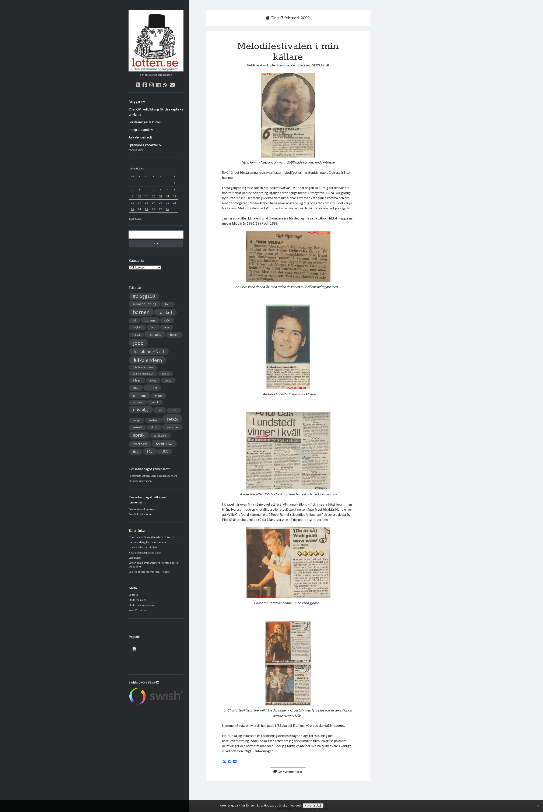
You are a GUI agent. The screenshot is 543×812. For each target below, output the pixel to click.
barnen (141, 312)
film (166, 327)
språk (139, 435)
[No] (538, 806)
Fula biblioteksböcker (141, 514)
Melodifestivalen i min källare (288, 51)
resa (172, 418)
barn (167, 304)
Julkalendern (147, 360)
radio (174, 410)
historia (155, 334)
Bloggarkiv (137, 101)
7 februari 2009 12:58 (313, 65)
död (167, 320)
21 (167, 202)
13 (160, 196)
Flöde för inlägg (137, 599)
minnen (139, 395)
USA (164, 451)
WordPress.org (137, 610)
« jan (131, 218)
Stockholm (140, 444)
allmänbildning (144, 304)
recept (136, 420)
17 (139, 202)
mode (158, 395)
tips (135, 451)
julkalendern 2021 (143, 367)
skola (154, 427)
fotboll (136, 335)
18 (146, 202)
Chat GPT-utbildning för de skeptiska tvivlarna (156, 111)
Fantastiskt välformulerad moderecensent (153, 475)
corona (150, 320)
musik (154, 402)
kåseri (137, 380)
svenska (164, 443)
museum (138, 402)
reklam (153, 420)
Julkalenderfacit (140, 137)
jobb (138, 343)
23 (132, 209)
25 (146, 209)
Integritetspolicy (141, 129)
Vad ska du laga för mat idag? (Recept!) (150, 571)
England (137, 327)
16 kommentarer (290, 771)
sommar (172, 427)
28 (167, 209)
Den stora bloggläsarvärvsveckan (147, 542)
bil (134, 320)
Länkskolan (135, 557)
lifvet (153, 380)
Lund (168, 380)
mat (136, 387)
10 (139, 196)
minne (152, 387)
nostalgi (141, 409)
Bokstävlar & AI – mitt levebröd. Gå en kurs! (153, 537)
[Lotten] (156, 70)
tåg (150, 451)
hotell (174, 335)
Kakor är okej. (313, 805)
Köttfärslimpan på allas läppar (145, 552)
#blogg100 (144, 296)
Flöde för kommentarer (142, 605)
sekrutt (137, 427)
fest (153, 327)
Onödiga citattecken (140, 480)
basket (165, 312)
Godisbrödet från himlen (143, 547)
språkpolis (160, 435)
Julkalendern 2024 (143, 373)
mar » (138, 218)
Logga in (133, 594)
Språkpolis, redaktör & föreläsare (145, 147)
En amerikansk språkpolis (143, 509)
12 (153, 196)
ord (160, 410)
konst (165, 373)
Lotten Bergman (279, 65)
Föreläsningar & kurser (145, 122)
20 (160, 202)
